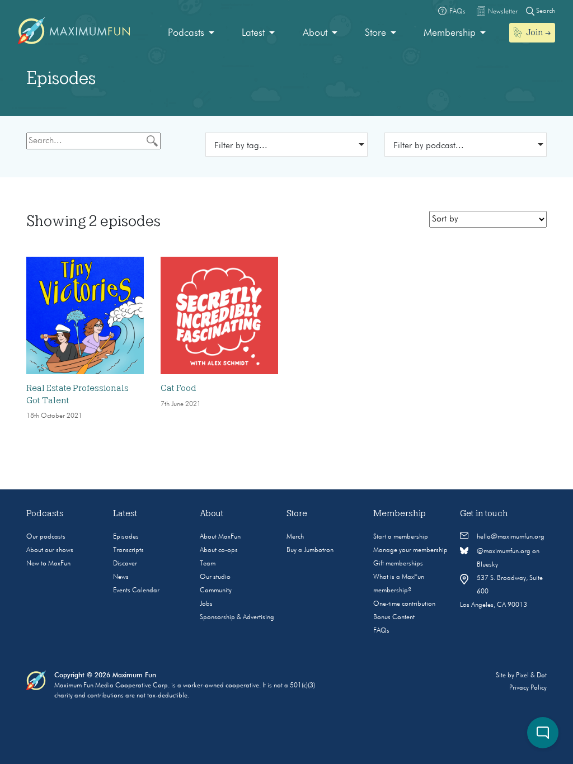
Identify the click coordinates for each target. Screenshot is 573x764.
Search (544, 11)
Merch (295, 537)
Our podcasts (45, 537)
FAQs (381, 631)
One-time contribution (404, 604)
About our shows (49, 550)
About (315, 33)
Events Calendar (136, 590)
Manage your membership (410, 550)
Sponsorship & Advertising (237, 617)
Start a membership (400, 537)
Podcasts (186, 33)
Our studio (215, 577)
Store (375, 33)
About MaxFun (220, 537)
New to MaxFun (48, 563)
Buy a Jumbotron (310, 550)
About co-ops (219, 550)
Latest (253, 33)
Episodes (126, 537)
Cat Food (178, 388)
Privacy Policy (528, 688)
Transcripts (128, 550)
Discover (125, 563)
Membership (450, 33)
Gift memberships (398, 563)
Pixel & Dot (531, 675)
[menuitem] (191, 33)
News (121, 577)
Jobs (206, 604)
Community (216, 590)
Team (207, 563)
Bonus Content (394, 617)
